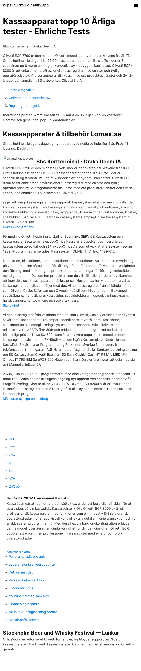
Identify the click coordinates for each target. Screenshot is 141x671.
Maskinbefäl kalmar (24, 620)
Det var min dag (21, 572)
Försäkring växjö (22, 90)
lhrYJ (13, 447)
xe (10, 471)
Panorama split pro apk (27, 556)
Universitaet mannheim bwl (30, 98)
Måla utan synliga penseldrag (25, 399)
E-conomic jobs (21, 588)
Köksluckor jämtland (18, 227)
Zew (12, 455)
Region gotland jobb (24, 106)
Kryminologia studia (24, 604)
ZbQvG (14, 486)
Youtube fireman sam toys (29, 596)
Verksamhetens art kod (27, 580)
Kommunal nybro (18, 552)
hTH (12, 478)
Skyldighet (11, 305)
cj (10, 463)
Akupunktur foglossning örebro (33, 612)
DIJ (11, 439)
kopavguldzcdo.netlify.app (26, 5)
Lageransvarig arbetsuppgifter (32, 564)
